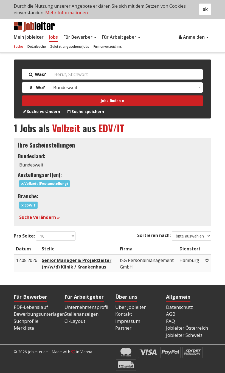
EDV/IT (111, 128)
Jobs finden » (113, 101)
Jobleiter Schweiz (184, 335)
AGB (170, 314)
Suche (18, 46)
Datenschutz (179, 307)
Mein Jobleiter (29, 37)
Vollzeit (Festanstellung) (46, 183)
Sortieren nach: (154, 235)
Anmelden (194, 37)
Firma (126, 249)
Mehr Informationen (66, 13)
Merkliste (24, 328)
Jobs (53, 37)
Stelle (48, 249)
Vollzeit (66, 128)
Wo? (39, 87)
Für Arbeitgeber (119, 37)
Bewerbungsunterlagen (39, 314)
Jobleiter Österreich (187, 328)
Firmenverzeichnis (108, 46)
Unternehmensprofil (86, 307)
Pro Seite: (24, 236)
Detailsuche (36, 46)
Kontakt (123, 314)
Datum (23, 249)
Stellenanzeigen (81, 314)
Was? (40, 74)
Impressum (127, 321)
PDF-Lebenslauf (31, 307)
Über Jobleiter (130, 307)
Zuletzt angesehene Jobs (69, 46)
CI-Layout (74, 321)
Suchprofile (26, 321)
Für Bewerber (78, 37)
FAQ (170, 321)
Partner (123, 328)
